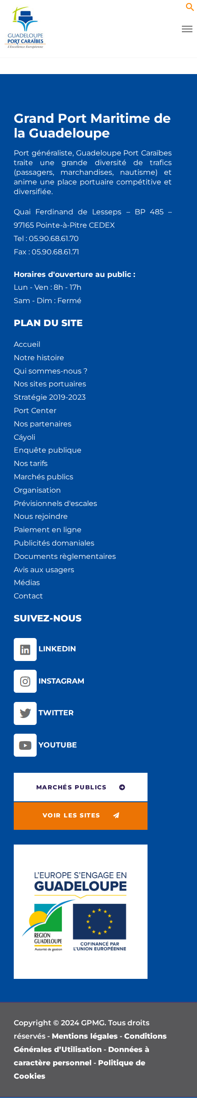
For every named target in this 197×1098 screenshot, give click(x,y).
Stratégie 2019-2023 (50, 397)
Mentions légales (85, 1036)
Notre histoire (39, 357)
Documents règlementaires (65, 556)
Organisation (37, 490)
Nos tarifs (31, 463)
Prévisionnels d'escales (55, 503)
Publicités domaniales (54, 543)
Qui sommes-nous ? (51, 371)
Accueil (27, 344)
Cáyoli (24, 437)
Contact (28, 596)
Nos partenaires (42, 424)
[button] (190, 9)
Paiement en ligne (48, 529)
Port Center (35, 410)
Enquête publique (48, 450)
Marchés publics (43, 476)
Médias (27, 582)
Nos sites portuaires (50, 383)
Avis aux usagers (44, 569)
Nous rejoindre (41, 516)
